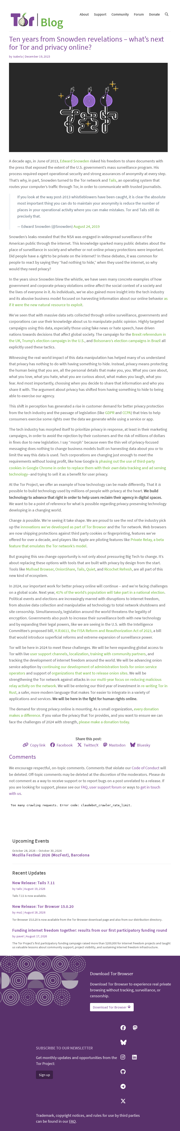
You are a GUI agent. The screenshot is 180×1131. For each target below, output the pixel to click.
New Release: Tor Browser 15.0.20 (43, 906)
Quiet (90, 569)
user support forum (105, 787)
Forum (139, 14)
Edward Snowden (74, 160)
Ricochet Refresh (118, 569)
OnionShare (65, 569)
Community (120, 14)
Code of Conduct (145, 767)
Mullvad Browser (40, 569)
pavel (20, 936)
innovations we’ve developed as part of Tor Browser (63, 526)
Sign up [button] (44, 1075)
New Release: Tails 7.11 (33, 882)
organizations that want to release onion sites (90, 673)
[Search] (166, 14)
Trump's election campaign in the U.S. (53, 340)
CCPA (126, 412)
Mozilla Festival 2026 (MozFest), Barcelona (51, 854)
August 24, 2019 (87, 226)
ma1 (19, 912)
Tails (112, 180)
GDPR (109, 412)
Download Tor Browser (110, 1007)
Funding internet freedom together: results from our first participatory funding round (89, 930)
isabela (18, 56)
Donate (154, 14)
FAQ (84, 787)
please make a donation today (104, 721)
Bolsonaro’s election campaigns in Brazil (127, 340)
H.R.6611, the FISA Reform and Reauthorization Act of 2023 (103, 630)
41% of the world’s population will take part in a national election (110, 592)
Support (100, 14)
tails (19, 889)
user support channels (48, 653)
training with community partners (118, 653)
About (84, 14)
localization (78, 653)
